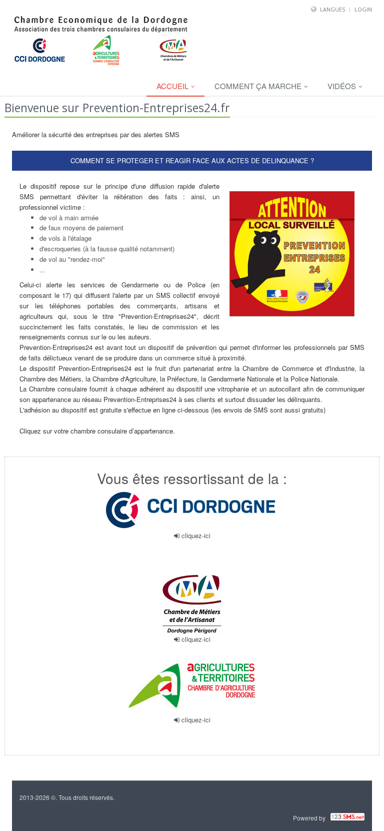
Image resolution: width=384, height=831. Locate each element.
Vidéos (343, 86)
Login (363, 9)
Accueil (173, 86)
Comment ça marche (259, 86)
